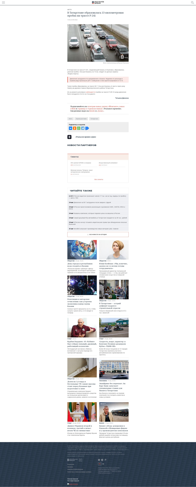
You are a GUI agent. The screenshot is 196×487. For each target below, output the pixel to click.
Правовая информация (75, 469)
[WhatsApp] (78, 128)
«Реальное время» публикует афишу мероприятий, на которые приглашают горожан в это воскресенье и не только (81, 267)
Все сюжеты (99, 179)
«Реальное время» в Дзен (86, 137)
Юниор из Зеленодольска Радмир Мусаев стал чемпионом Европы (82, 430)
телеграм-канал (94, 106)
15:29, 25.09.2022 (72, 20)
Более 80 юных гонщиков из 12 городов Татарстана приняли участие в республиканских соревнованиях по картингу (113, 348)
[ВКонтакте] (70, 128)
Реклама (70, 467)
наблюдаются (91, 92)
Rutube (92, 111)
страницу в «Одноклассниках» (90, 109)
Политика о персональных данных (79, 472)
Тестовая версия (73, 481)
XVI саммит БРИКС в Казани (81, 164)
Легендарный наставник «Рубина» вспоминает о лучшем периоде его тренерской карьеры (82, 347)
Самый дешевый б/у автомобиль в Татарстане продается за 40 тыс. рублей (98, 218)
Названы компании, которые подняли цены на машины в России (94, 213)
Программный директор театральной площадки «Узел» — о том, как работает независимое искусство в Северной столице (113, 270)
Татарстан (94, 119)
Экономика (103, 380)
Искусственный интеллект (108, 164)
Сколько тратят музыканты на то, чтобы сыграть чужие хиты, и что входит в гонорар (81, 306)
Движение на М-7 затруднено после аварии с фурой (90, 202)
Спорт (69, 339)
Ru (99, 464)
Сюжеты (75, 157)
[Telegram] (82, 128)
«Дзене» (100, 111)
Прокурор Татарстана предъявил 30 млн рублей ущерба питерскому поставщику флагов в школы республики (113, 431)
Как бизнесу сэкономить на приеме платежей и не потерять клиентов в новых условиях (112, 390)
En (103, 464)
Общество (71, 261)
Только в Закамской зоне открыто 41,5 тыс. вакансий (112, 308)
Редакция (70, 464)
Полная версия (72, 479)
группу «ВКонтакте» (110, 106)
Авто (69, 9)
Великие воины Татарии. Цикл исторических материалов (81, 172)
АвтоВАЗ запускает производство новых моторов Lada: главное (93, 229)
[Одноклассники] (74, 128)
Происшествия (81, 119)
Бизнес (101, 423)
